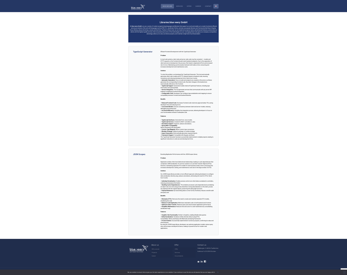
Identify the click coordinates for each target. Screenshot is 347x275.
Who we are (155, 249)
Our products (179, 256)
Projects (154, 252)
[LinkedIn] (202, 261)
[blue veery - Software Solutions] (138, 7)
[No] (344, 272)
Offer (176, 249)
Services (177, 252)
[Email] (198, 261)
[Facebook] (205, 261)
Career (154, 256)
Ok (218, 272)
